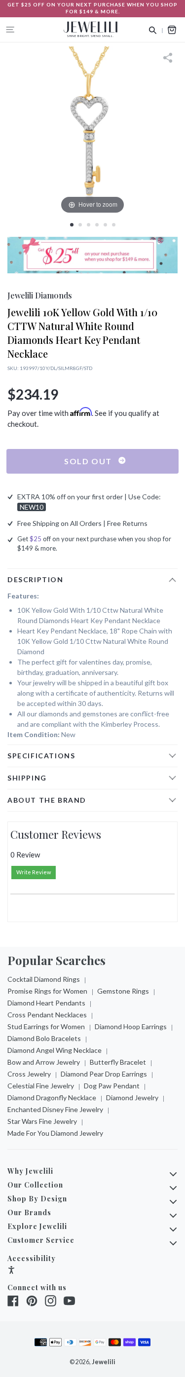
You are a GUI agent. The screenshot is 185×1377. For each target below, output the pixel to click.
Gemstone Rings (123, 991)
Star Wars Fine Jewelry (42, 1121)
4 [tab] (97, 224)
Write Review (33, 872)
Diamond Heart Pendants (46, 1003)
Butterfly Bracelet (118, 1062)
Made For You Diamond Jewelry (55, 1133)
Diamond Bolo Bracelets (44, 1038)
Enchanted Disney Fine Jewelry (55, 1109)
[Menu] (10, 29)
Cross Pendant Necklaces (47, 1014)
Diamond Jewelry (132, 1097)
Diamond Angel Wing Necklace (54, 1050)
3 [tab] (88, 224)
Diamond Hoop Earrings (131, 1026)
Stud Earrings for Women (46, 1026)
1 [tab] (72, 224)
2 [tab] (80, 224)
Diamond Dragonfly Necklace (51, 1097)
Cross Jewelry (29, 1074)
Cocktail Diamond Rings (43, 979)
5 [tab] (105, 224)
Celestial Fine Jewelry (40, 1085)
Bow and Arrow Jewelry (43, 1062)
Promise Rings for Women (47, 991)
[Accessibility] (11, 1271)
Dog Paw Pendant (112, 1085)
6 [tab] (113, 224)
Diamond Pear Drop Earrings (104, 1074)
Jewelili (103, 1362)
